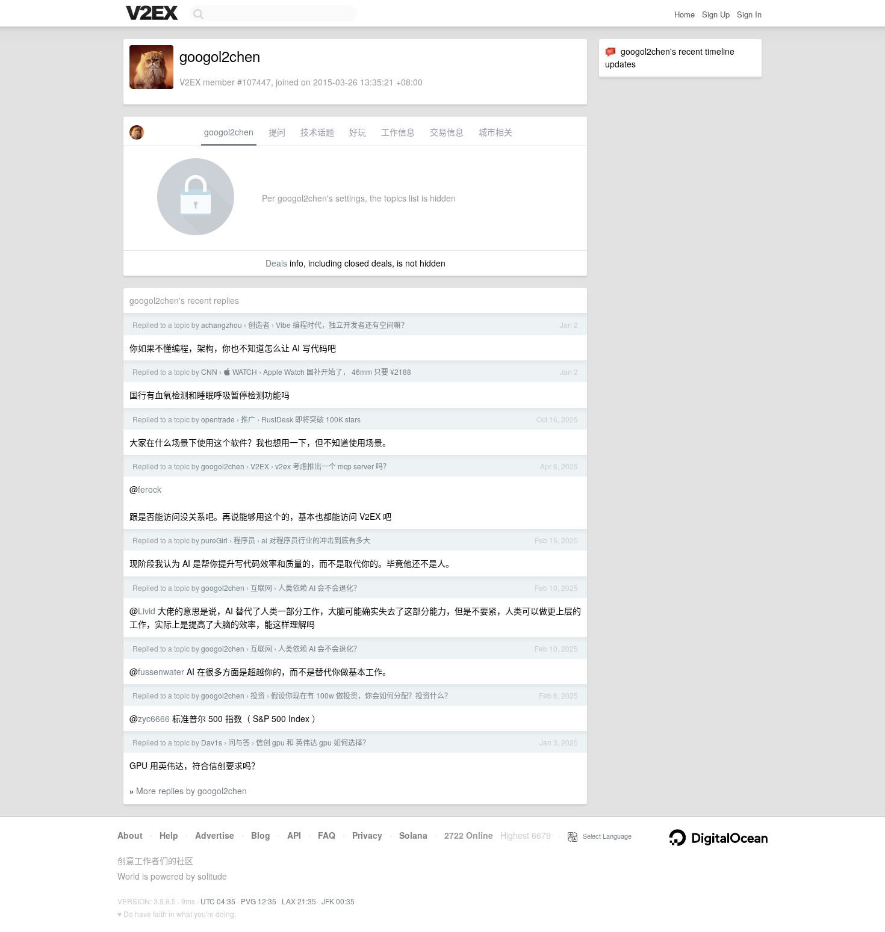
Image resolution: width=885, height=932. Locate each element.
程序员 (244, 540)
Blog (260, 835)
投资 (257, 695)
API (294, 835)
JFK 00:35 (338, 901)
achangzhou (221, 324)
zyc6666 (154, 718)
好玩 (357, 132)
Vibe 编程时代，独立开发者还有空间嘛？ (342, 324)
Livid (146, 611)
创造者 (259, 324)
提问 (277, 132)
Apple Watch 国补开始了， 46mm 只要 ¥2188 (337, 371)
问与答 (239, 742)
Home (684, 14)
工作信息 (398, 132)
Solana (413, 835)
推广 (248, 419)
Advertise (214, 835)
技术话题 (317, 132)
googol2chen (228, 132)
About (130, 835)
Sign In (749, 14)
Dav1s (211, 742)
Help (169, 835)
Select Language (604, 836)
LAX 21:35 (299, 901)
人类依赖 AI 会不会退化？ (319, 587)
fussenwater (161, 671)
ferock (149, 489)
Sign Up (716, 14)
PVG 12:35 (258, 901)
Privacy (367, 835)
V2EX (259, 466)
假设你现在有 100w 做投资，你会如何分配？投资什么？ (361, 695)
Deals (276, 263)
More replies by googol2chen (191, 791)
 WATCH (240, 371)
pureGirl (214, 540)
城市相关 (495, 132)
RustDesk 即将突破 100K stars (311, 419)
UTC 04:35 (217, 901)
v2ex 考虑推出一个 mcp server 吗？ (332, 466)
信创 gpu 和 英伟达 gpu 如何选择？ (313, 742)
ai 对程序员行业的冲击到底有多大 (315, 540)
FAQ (326, 835)
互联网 (261, 587)
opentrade (218, 419)
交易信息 (447, 132)
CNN (209, 371)
